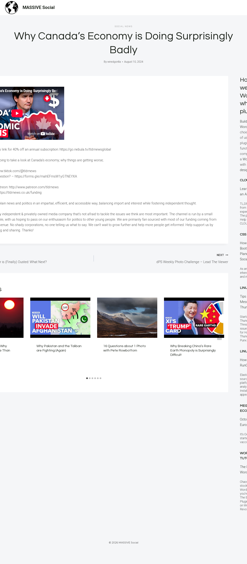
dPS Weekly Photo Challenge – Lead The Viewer (192, 258)
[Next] (219, 336)
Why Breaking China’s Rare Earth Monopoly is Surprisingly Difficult (193, 350)
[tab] (87, 378)
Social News (123, 26)
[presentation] (60, 318)
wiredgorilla (114, 61)
